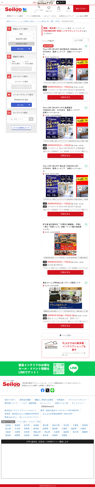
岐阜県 (36, 428)
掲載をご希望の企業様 (44, 399)
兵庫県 (17, 432)
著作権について (11, 403)
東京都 (45, 425)
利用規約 (60, 399)
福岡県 (17, 435)
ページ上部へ (66, 335)
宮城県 (36, 425)
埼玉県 (57, 21)
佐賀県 (27, 435)
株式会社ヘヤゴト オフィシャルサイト (21, 410)
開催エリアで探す (8, 422)
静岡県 (45, 428)
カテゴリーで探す (35, 422)
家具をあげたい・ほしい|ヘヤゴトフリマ (21, 417)
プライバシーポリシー (77, 399)
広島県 (57, 432)
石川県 (17, 428)
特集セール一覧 (61, 403)
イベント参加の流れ (33, 16)
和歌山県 (37, 432)
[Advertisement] (21, 152)
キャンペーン (45, 403)
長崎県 (36, 435)
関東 (52, 21)
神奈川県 (56, 425)
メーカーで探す (21, 422)
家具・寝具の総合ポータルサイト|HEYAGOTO (59, 410)
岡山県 (47, 432)
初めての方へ (81, 8)
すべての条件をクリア (21, 128)
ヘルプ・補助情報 (28, 403)
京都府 (83, 428)
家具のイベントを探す (15, 16)
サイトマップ (77, 403)
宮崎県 (55, 435)
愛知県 (55, 428)
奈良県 (27, 432)
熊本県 (45, 435)
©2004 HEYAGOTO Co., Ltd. (47, 486)
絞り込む (20, 49)
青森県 (17, 425)
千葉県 (75, 425)
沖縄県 (64, 435)
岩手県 (27, 425)
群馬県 (85, 425)
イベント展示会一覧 (42, 21)
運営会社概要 (25, 399)
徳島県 (66, 432)
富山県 (8, 428)
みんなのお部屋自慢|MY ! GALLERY (58, 413)
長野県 (27, 428)
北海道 (8, 425)
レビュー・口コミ (49, 16)
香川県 (75, 432)
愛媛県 (85, 432)
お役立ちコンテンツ (66, 16)
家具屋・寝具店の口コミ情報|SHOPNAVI (22, 413)
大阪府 (8, 432)
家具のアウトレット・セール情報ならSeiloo (20, 21)
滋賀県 (73, 428)
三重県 (64, 428)
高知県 (8, 435)
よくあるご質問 (82, 16)
